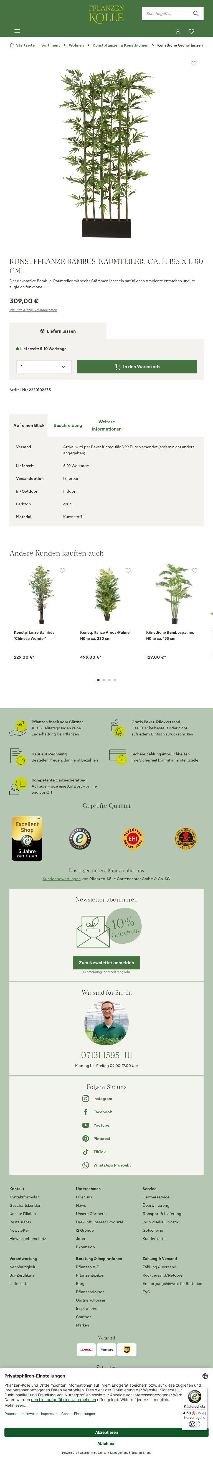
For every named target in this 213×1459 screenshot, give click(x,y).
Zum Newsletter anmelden (106, 963)
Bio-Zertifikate (22, 1275)
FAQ (146, 1291)
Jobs (80, 1238)
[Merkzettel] (191, 31)
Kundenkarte (154, 1238)
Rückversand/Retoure (162, 1275)
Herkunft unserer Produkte (99, 1221)
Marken (82, 1325)
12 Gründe (85, 1230)
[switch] (194, 1424)
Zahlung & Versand (159, 1266)
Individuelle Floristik (161, 1221)
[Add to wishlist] (62, 570)
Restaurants (20, 1221)
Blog (80, 1283)
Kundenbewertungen (62, 878)
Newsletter (19, 1230)
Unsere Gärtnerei (91, 1213)
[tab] (67, 425)
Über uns (84, 1197)
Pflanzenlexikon (90, 1275)
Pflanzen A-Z (87, 1266)
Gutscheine (153, 1230)
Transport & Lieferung (162, 1213)
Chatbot (83, 1316)
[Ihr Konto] (178, 31)
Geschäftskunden (25, 1205)
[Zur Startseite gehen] (106, 13)
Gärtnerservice (156, 1197)
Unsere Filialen (22, 1213)
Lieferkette (19, 1283)
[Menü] (17, 31)
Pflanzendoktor (90, 1291)
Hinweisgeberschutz (27, 1238)
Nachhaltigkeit (22, 1266)
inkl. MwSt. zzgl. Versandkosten (33, 310)
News (81, 1205)
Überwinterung (156, 1205)
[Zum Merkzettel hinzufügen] (193, 63)
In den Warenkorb (141, 367)
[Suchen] (196, 13)
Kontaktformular (24, 1197)
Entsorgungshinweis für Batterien (172, 1283)
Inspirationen (88, 1308)
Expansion (85, 1246)
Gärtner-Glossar (90, 1300)
